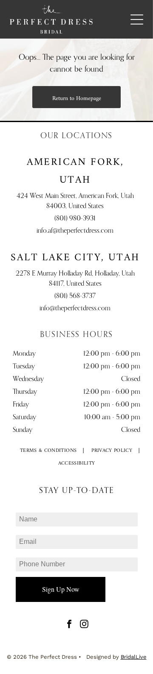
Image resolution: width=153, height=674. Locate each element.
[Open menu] (136, 19)
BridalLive (134, 657)
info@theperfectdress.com (75, 308)
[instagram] (84, 625)
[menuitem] (49, 451)
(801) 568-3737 (75, 296)
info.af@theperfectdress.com (75, 231)
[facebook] (69, 625)
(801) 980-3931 (75, 218)
